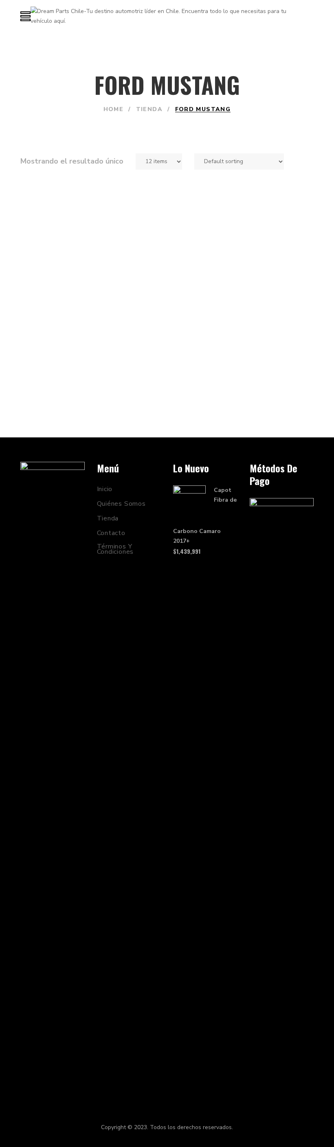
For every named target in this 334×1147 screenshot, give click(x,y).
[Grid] (299, 161)
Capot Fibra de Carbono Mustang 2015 (90, 383)
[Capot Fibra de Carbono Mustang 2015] (90, 282)
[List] (311, 161)
